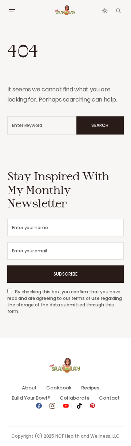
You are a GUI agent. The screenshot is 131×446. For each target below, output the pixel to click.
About (29, 387)
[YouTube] (66, 406)
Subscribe (65, 274)
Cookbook (58, 387)
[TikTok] (79, 406)
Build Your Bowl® (31, 398)
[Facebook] (39, 406)
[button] (11, 11)
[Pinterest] (92, 406)
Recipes (90, 387)
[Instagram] (52, 406)
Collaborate (75, 398)
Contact (109, 398)
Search (99, 125)
